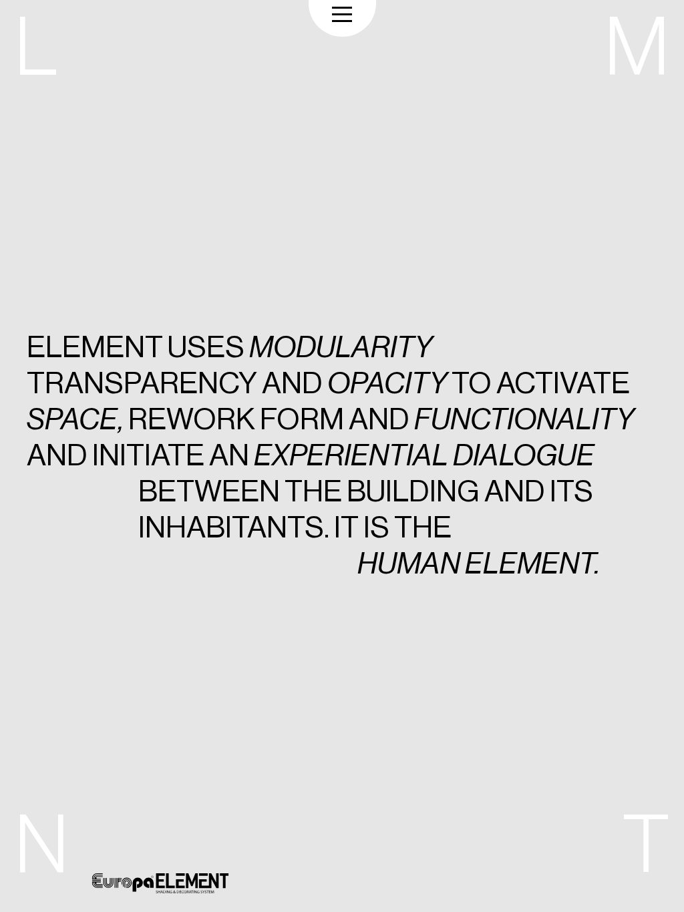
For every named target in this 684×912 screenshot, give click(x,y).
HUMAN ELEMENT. (478, 564)
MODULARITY (340, 347)
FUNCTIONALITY (524, 420)
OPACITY (387, 384)
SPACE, (75, 420)
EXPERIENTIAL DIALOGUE (424, 456)
